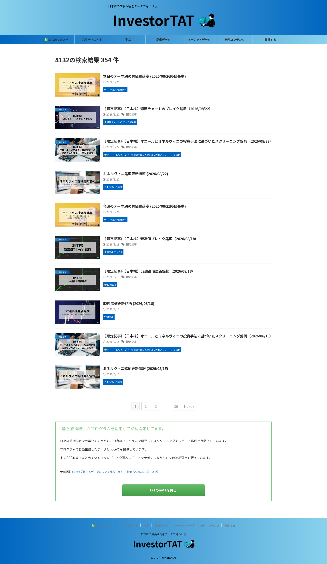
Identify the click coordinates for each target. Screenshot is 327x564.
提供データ (163, 39)
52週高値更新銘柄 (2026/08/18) (128, 303)
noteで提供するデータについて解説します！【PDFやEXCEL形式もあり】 (116, 471)
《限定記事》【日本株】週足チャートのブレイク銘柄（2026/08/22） (157, 108)
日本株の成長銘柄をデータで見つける (163, 534)
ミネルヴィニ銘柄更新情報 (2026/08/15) (135, 368)
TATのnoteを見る (163, 490)
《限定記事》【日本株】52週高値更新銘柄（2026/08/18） (149, 271)
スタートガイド (92, 39)
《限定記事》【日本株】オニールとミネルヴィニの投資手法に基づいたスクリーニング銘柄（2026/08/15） (188, 336)
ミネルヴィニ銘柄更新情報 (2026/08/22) (135, 173)
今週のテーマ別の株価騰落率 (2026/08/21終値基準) (144, 206)
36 (176, 406)
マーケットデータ (199, 39)
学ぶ (128, 39)
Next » (189, 406)
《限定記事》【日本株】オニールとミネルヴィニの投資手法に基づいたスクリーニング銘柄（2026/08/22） (188, 141)
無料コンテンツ (234, 39)
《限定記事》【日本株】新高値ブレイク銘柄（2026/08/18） (150, 238)
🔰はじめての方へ (57, 39)
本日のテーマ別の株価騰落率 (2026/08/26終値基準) (144, 76)
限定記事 (131, 114)
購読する (270, 39)
